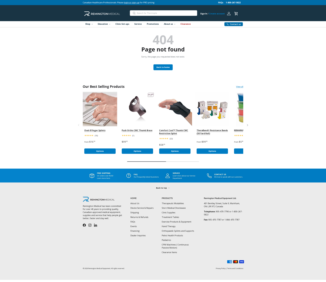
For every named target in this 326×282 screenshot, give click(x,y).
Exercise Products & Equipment (176, 221)
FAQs (220, 2)
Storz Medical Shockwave (174, 208)
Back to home (163, 67)
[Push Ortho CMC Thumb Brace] (137, 109)
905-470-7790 (222, 211)
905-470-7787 (214, 219)
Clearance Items (169, 252)
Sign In (203, 13)
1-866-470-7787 (232, 219)
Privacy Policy (221, 268)
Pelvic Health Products (172, 235)
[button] (236, 13)
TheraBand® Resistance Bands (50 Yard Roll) (212, 132)
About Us (134, 203)
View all (239, 86)
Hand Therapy (168, 226)
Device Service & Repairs (142, 208)
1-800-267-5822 (233, 2)
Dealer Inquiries (138, 235)
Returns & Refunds (139, 217)
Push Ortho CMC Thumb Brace (137, 130)
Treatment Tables (170, 217)
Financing (135, 230)
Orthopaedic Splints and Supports (178, 230)
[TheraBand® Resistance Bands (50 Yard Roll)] (212, 109)
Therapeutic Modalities (173, 203)
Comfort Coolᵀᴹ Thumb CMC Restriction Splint (173, 132)
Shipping (134, 212)
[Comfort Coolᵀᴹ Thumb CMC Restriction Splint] (175, 109)
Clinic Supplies (168, 212)
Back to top (161, 188)
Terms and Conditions (235, 268)
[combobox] (163, 13)
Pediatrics (166, 240)
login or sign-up (131, 2)
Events (133, 226)
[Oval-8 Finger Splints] (100, 109)
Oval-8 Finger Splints (94, 130)
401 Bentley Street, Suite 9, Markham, (222, 203)
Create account (217, 13)
